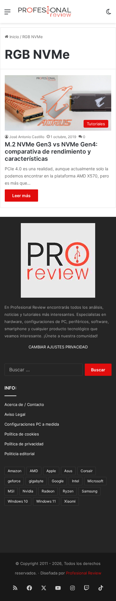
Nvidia (28, 491)
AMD (34, 471)
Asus (68, 471)
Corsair (87, 471)
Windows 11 (46, 501)
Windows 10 (18, 501)
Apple (51, 471)
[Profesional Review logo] (44, 11)
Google (58, 481)
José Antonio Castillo (26, 137)
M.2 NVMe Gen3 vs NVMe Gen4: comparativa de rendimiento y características (51, 151)
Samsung (89, 491)
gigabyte (36, 481)
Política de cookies (21, 434)
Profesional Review (83, 573)
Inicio (13, 36)
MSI (11, 491)
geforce (14, 481)
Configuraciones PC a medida (31, 424)
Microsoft (95, 481)
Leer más (21, 195)
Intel (75, 481)
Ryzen (68, 491)
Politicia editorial (19, 453)
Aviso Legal (14, 414)
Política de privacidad (23, 443)
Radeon (48, 491)
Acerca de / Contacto (24, 404)
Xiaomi (70, 501)
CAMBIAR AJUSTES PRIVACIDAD (58, 346)
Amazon (14, 471)
